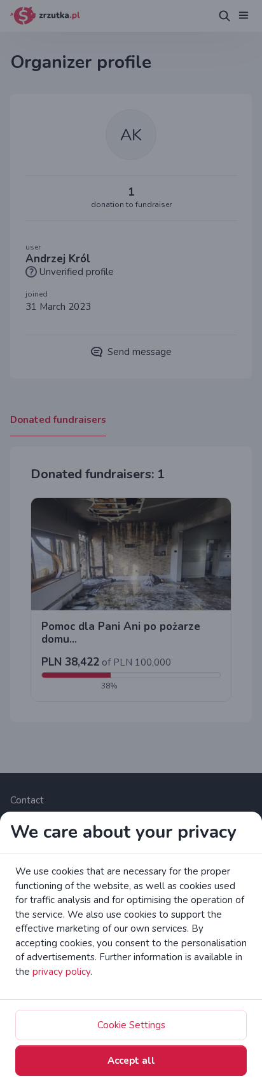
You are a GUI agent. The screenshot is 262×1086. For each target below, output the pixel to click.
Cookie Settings (131, 1025)
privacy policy (61, 971)
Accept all (131, 1060)
